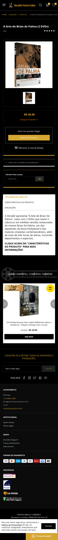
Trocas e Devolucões (11, 443)
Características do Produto (19, 202)
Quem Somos (8, 422)
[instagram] (29, 378)
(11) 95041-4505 (9, 398)
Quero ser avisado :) (29, 137)
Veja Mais (29, 336)
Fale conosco (8, 446)
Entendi (48, 526)
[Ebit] (29, 485)
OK (39, 179)
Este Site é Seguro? (10, 440)
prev (5, 304)
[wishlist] (53, 6)
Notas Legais (8, 426)
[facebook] (24, 378)
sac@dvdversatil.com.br (12, 408)
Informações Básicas (16, 197)
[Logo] (22, 7)
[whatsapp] (40, 378)
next (52, 304)
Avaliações (10, 207)
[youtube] (46, 378)
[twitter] (35, 378)
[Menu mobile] (40, 5)
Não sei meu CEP (11, 184)
